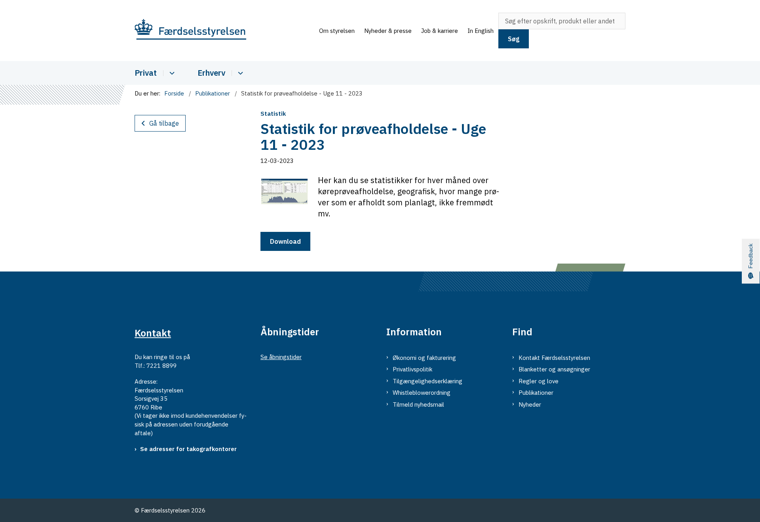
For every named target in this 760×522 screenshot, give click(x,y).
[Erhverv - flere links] (239, 73)
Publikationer (536, 392)
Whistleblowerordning (421, 392)
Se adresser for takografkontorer (188, 449)
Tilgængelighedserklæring (427, 381)
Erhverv (211, 72)
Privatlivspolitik (412, 369)
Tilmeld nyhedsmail (418, 404)
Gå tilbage (164, 123)
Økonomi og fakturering (424, 357)
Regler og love (539, 381)
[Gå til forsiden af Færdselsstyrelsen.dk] (224, 30)
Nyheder (530, 404)
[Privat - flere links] (171, 73)
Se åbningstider (281, 357)
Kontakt (153, 333)
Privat (146, 72)
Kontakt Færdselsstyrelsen (554, 357)
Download (285, 241)
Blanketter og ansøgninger (554, 369)
